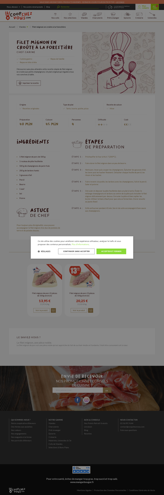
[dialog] (82, 247)
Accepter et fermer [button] (111, 251)
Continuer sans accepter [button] (76, 251)
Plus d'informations (80, 244)
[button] (44, 251)
